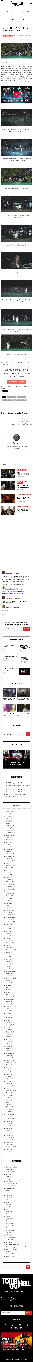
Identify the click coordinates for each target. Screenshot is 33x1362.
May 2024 (9, 875)
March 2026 (9, 823)
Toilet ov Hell (15, 1359)
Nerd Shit (8, 1204)
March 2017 (9, 1076)
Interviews (9, 1193)
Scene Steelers (10, 1237)
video (11, 399)
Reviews (8, 1228)
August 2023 (9, 896)
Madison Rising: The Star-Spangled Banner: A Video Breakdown (24, 487)
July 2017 (9, 1067)
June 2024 (9, 872)
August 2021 (9, 952)
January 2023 (10, 912)
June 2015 (9, 1126)
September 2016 (11, 1090)
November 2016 (10, 1086)
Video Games (10, 1256)
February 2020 (10, 994)
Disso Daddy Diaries (11, 1183)
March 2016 (9, 1104)
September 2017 (11, 1062)
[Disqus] (16, 546)
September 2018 (11, 1034)
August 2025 (9, 840)
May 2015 (9, 1128)
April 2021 (9, 961)
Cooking (8, 1176)
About (13, 19)
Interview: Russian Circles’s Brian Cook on (23, 700)
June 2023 (9, 900)
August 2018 (9, 1036)
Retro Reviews (10, 1225)
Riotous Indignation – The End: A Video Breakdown (23, 499)
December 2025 (10, 830)
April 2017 (9, 1074)
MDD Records (21, 397)
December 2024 (10, 858)
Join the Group (24, 11)
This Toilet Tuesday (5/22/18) (22, 424)
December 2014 (10, 1140)
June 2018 (9, 1041)
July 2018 (9, 1039)
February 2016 (10, 1107)
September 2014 (11, 1147)
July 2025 (9, 842)
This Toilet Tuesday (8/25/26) (14, 792)
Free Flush (9, 1190)
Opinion (21, 755)
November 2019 (10, 1001)
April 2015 (9, 1130)
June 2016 (9, 1097)
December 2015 (10, 1111)
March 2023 (9, 908)
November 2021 (10, 945)
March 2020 (9, 992)
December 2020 (10, 971)
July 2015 (9, 1123)
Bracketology (10, 1171)
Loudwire (24, 68)
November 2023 (10, 889)
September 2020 (11, 978)
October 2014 (10, 1144)
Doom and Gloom (11, 1186)
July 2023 (9, 898)
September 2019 (11, 1006)
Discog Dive (9, 1179)
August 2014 (9, 1149)
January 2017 (10, 1081)
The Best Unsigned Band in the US (16, 1247)
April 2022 (9, 933)
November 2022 (10, 917)
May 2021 (9, 959)
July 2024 (9, 870)
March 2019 (9, 1020)
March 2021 (9, 964)
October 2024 (10, 863)
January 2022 (10, 940)
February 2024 (10, 882)
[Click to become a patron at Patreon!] (16, 382)
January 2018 (10, 1053)
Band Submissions (11, 1167)
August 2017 (9, 1065)
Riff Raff (8, 1232)
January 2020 (10, 997)
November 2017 (10, 1058)
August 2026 (9, 811)
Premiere (8, 1221)
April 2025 (9, 849)
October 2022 (10, 919)
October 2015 (10, 1116)
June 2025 (9, 844)
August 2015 (9, 1121)
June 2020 (9, 985)
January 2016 (10, 1109)
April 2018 (9, 1046)
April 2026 (9, 821)
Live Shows (9, 1197)
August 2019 (9, 1008)
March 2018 (9, 1048)
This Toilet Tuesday (11, 1249)
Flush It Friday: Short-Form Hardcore (16, 783)
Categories (10, 11)
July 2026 (9, 814)
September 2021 (11, 950)
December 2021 (10, 943)
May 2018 (9, 1043)
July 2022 (9, 926)
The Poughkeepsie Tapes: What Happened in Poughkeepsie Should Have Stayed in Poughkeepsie (16, 1347)
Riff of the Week (10, 1230)
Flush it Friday (10, 1188)
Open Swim (14, 755)
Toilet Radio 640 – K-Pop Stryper (15, 789)
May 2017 (9, 1072)
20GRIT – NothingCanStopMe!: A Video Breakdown (23, 474)
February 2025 (10, 854)
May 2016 (9, 1100)
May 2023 (9, 903)
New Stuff (9, 1207)
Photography (10, 1218)
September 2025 (11, 837)
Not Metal (19, 481)
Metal (18, 494)
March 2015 (9, 1133)
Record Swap (10, 1223)
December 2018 (10, 1027)
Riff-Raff (8, 1235)
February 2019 (10, 1022)
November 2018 (10, 1029)
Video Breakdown (7, 35)
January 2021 (10, 968)
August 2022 (9, 924)
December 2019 (10, 999)
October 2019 (10, 1004)
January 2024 (10, 884)
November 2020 (10, 973)
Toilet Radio (9, 1251)
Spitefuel (5, 399)
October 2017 (10, 1060)
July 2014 (9, 1151)
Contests (8, 1174)
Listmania (9, 1195)
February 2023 (10, 910)
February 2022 (10, 938)
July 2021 (9, 954)
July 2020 (9, 982)
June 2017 (9, 1069)
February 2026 (10, 825)
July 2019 (9, 1011)
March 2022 (9, 936)
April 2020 (9, 990)
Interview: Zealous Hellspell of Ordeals (14, 413)
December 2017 (10, 1055)
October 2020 (10, 976)
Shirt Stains (9, 1239)
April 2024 (9, 877)
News (7, 1209)
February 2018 (10, 1050)
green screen (11, 397)
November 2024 (10, 861)
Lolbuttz (8, 1200)
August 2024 (9, 868)
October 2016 (10, 1088)
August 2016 (9, 1093)
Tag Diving (9, 1242)
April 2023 (9, 905)
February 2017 (10, 1079)
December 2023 (10, 886)
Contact (22, 19)
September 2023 (11, 893)
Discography (9, 1181)
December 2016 (10, 1083)
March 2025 (9, 851)
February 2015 (10, 1135)
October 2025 (10, 835)
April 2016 (9, 1102)
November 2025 (10, 832)
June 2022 (9, 929)
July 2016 (9, 1095)
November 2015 (10, 1114)
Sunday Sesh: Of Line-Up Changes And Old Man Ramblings (13, 762)
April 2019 (9, 1018)
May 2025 (9, 847)
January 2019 (10, 1025)
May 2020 (9, 987)
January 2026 (10, 828)
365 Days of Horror (20, 35)
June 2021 (9, 957)
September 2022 (11, 922)
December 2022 (10, 914)
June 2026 (9, 816)
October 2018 (10, 1032)
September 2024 (11, 865)
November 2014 (10, 1142)
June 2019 (9, 1013)
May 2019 (9, 1015)
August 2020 (9, 980)
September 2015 (11, 1119)
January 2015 (10, 1137)
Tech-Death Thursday (12, 1244)
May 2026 (9, 818)
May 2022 (9, 931)
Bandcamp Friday (11, 1169)
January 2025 (10, 856)
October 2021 (10, 947)
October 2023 (10, 891)
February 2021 (10, 966)
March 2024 (9, 879)
